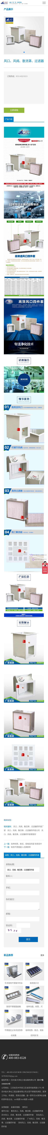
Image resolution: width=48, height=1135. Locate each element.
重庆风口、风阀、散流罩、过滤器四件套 (27, 1111)
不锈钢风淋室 (35, 1092)
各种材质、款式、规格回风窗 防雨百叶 (26, 844)
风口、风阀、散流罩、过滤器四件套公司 (23, 830)
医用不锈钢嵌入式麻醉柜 (21, 847)
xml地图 (17, 1099)
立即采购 (14, 110)
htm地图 (24, 1099)
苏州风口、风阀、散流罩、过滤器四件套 (17, 1115)
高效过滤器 (20, 1095)
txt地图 (30, 1099)
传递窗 (11, 1095)
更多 (42, 955)
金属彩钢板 (15, 1107)
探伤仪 (25, 1107)
